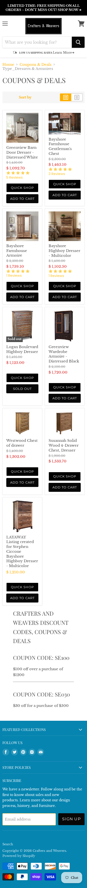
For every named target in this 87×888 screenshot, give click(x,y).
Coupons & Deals (35, 64)
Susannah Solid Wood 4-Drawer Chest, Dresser (64, 445)
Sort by (25, 97)
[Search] (78, 42)
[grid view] (65, 97)
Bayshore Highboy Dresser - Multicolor (64, 250)
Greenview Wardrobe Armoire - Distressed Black (64, 353)
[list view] (77, 97)
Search (7, 844)
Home (8, 64)
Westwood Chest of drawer (22, 443)
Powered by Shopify (18, 856)
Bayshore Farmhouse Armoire (16, 250)
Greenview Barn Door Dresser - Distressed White (22, 152)
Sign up (71, 819)
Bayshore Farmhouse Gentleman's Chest (60, 146)
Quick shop (22, 188)
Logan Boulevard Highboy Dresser (22, 349)
